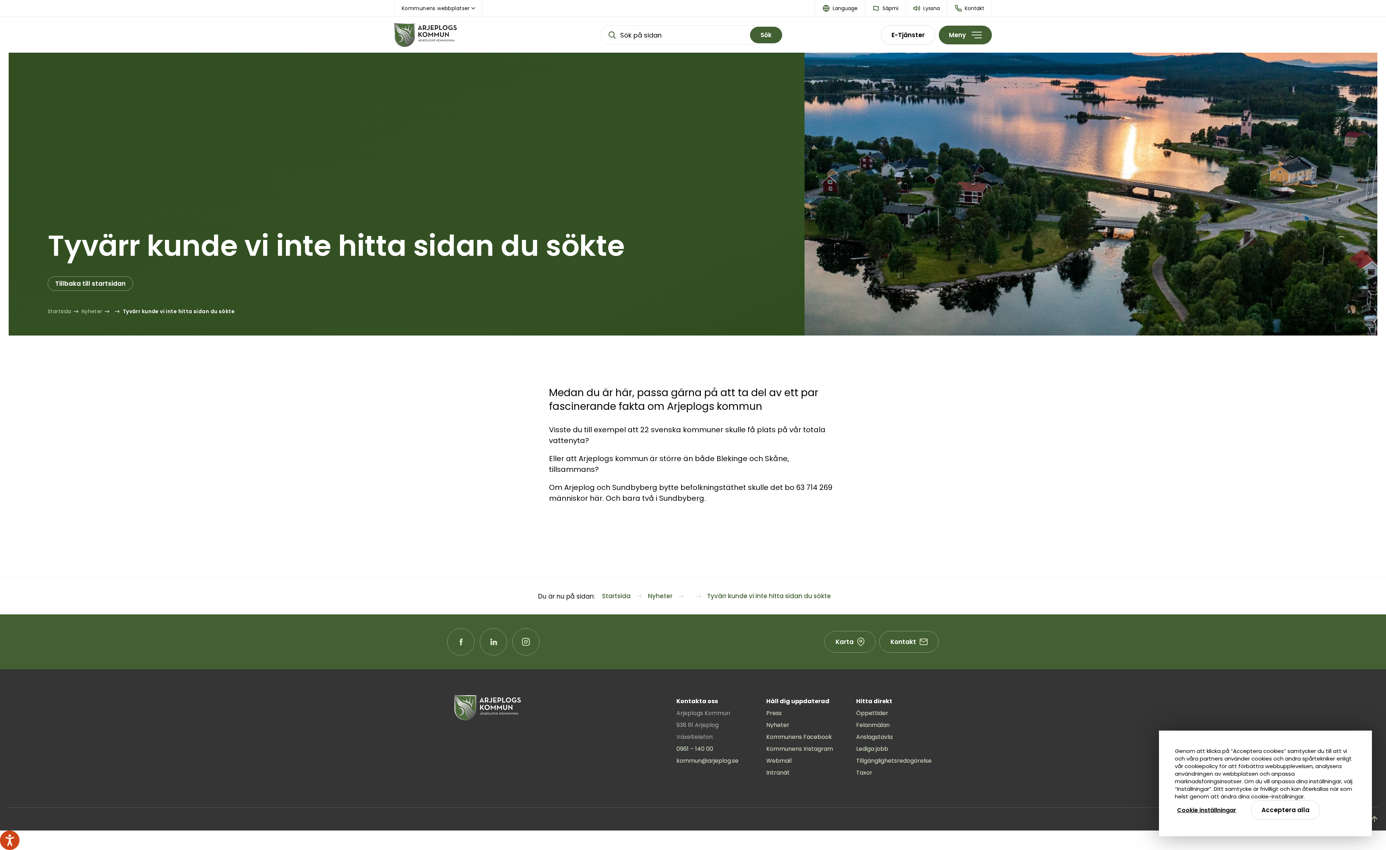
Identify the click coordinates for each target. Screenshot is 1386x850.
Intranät (778, 772)
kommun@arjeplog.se (707, 761)
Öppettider (872, 713)
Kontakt (903, 642)
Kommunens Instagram (799, 749)
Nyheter (777, 725)
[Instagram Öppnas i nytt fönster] (526, 642)
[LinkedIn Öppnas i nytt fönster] (493, 642)
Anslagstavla (874, 737)
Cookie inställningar (1206, 810)
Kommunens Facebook (799, 737)
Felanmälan (873, 725)
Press (774, 713)
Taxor (864, 772)
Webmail (779, 761)
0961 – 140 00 (694, 749)
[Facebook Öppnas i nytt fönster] (461, 642)
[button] (840, 8)
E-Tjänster (908, 35)
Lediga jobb (872, 749)
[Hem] (448, 35)
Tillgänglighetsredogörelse (894, 761)
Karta (845, 642)
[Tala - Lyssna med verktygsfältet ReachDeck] (9, 840)
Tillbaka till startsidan (90, 283)
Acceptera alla (1285, 810)
